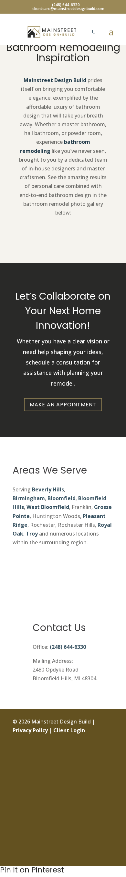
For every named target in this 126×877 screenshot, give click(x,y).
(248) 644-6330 (68, 646)
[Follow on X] (108, 782)
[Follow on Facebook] (108, 753)
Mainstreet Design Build (55, 80)
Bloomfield (61, 498)
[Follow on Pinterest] (108, 826)
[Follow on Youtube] (108, 840)
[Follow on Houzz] (108, 855)
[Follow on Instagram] (108, 767)
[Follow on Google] (108, 811)
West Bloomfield (47, 507)
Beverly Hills (48, 489)
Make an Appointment (63, 404)
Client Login (69, 730)
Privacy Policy (30, 730)
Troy (32, 533)
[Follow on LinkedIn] (108, 797)
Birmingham (29, 498)
